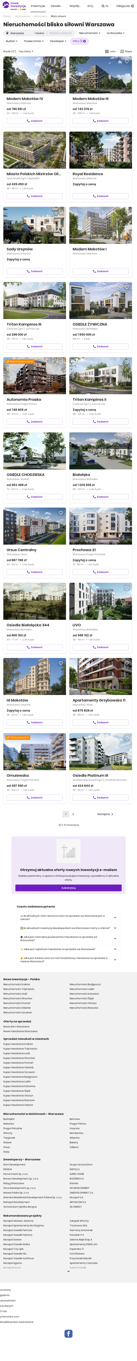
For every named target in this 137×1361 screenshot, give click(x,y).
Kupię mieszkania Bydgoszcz (20, 1076)
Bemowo (75, 1119)
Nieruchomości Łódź (15, 993)
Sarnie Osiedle (78, 1267)
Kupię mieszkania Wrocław (19, 1058)
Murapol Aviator (12, 1239)
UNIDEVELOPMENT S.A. (81, 1192)
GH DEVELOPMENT (79, 1188)
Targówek (9, 1137)
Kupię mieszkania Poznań (18, 1062)
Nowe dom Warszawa (16, 1026)
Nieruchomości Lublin (82, 989)
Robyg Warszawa (13, 1183)
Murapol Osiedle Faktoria (17, 1235)
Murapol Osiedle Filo (14, 1253)
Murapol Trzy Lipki (13, 1249)
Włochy (7, 1133)
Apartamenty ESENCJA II (83, 1244)
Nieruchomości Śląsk (82, 998)
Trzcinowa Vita (78, 1225)
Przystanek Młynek (81, 1258)
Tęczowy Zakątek (80, 1272)
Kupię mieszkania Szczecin (19, 1072)
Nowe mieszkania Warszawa (20, 1031)
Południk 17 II (77, 1235)
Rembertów (76, 1133)
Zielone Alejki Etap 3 (81, 1239)
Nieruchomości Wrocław (17, 998)
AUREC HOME (77, 1174)
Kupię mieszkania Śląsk (16, 1091)
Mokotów (8, 1123)
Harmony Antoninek (81, 1230)
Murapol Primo (11, 1272)
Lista (112, 51)
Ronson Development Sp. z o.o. (21, 1178)
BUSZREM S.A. (77, 1178)
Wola (6, 1152)
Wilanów (75, 1137)
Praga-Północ (78, 1123)
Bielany (74, 1142)
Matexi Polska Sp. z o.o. (16, 1192)
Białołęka (8, 1119)
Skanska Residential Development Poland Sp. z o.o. (32, 1197)
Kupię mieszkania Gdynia (18, 1105)
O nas (3, 1311)
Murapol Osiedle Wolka (16, 1244)
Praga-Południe (12, 1128)
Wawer (7, 1142)
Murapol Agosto (12, 1263)
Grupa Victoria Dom (81, 1164)
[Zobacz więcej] (68, 1271)
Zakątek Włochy (79, 1221)
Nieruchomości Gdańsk (17, 1007)
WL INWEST (76, 1206)
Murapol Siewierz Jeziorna (18, 1221)
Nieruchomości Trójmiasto (18, 989)
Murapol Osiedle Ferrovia (17, 1230)
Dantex (74, 1183)
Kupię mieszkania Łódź (16, 1053)
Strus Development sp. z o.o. (19, 1188)
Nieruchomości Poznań (16, 1003)
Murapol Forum (12, 1267)
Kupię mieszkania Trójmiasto (20, 1048)
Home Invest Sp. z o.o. (15, 1174)
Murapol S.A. (77, 1197)
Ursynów (75, 1128)
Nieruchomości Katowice (84, 993)
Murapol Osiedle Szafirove (18, 1258)
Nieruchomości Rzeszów (84, 1007)
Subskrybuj (68, 888)
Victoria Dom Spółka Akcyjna (20, 1206)
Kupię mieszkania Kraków (18, 1044)
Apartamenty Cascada (84, 1263)
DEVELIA (7, 1169)
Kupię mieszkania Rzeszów (19, 1100)
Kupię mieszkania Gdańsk (18, 1067)
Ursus (6, 1147)
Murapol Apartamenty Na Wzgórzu (23, 1225)
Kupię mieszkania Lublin (17, 1081)
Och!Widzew (77, 1253)
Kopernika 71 (77, 1249)
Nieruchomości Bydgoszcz (85, 984)
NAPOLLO (75, 1169)
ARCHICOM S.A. (78, 1202)
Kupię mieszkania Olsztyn (18, 1095)
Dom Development (14, 1164)
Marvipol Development (16, 1202)
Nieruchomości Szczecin (17, 1012)
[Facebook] (68, 1334)
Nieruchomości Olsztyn (83, 1003)
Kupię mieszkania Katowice (19, 1086)
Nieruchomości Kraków (16, 984)
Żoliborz (74, 1147)
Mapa (128, 51)
